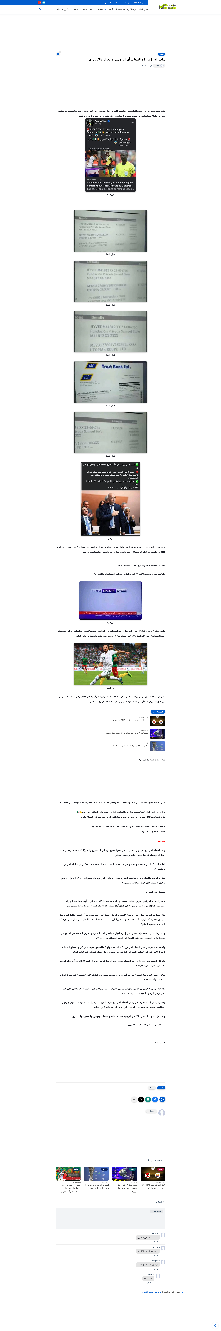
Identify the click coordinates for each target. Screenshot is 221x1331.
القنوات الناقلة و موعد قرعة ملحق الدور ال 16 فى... (128, 746)
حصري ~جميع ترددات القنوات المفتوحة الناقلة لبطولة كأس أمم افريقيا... (70, 1188)
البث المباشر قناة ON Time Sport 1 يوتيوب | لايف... (128, 720)
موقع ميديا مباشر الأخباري (151, 1292)
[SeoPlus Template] (181, 1291)
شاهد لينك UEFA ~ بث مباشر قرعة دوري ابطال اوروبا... (126, 733)
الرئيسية (127, 3)
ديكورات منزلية (63, 9)
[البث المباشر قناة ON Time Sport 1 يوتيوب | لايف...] (157, 721)
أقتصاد (110, 9)
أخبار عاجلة (143, 9)
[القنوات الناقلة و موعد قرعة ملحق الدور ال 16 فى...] (157, 746)
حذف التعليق (150, 1283)
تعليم (76, 9)
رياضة (162, 54)
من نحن (104, 3)
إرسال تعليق (156, 1211)
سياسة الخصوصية (116, 3)
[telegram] (43, 2)
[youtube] (39, 2)
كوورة (100, 9)
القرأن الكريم (132, 9)
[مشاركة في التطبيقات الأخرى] (134, 1099)
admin (156, 66)
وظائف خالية (120, 9)
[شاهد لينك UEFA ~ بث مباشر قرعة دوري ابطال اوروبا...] (157, 734)
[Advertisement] (110, 34)
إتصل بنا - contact (139, 3)
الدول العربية (88, 9)
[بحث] (39, 9)
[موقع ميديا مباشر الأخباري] (167, 6)
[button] (155, 1099)
